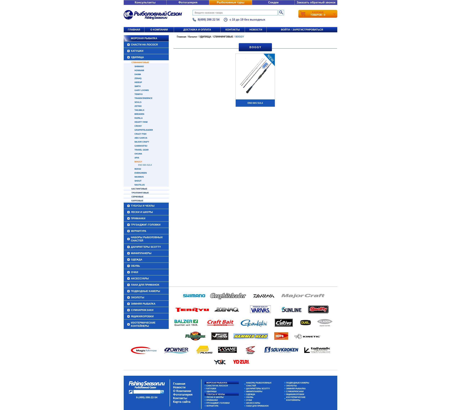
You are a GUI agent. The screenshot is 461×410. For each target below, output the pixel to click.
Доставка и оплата (197, 29)
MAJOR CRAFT (142, 142)
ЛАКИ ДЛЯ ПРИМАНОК (145, 284)
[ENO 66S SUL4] (255, 76)
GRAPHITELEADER (144, 130)
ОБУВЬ (135, 265)
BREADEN (139, 114)
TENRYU (139, 94)
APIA (137, 158)
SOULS (138, 102)
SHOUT (138, 181)
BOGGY (138, 162)
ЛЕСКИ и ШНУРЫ (142, 212)
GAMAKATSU (141, 146)
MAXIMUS (139, 177)
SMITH (138, 86)
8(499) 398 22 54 (209, 19)
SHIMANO (139, 66)
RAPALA (139, 118)
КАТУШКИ (137, 50)
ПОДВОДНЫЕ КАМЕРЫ (145, 291)
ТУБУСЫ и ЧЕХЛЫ (143, 205)
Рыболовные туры (230, 2)
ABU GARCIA (141, 138)
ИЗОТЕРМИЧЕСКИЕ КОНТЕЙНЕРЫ (143, 324)
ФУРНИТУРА (138, 231)
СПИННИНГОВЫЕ (140, 62)
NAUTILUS (140, 185)
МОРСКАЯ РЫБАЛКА (144, 38)
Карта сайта (181, 402)
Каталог (192, 36)
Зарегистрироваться (307, 29)
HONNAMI (139, 70)
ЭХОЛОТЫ (137, 297)
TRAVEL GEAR (142, 150)
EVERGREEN (141, 173)
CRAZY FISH (140, 134)
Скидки (273, 2)
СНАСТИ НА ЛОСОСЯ (144, 44)
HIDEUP (138, 82)
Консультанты (145, 2)
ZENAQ (138, 78)
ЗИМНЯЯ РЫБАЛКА (143, 303)
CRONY (138, 126)
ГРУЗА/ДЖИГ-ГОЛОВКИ (145, 224)
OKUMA (138, 154)
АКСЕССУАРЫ (140, 278)
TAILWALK (139, 110)
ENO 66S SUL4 (145, 165)
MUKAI (138, 169)
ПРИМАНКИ (138, 218)
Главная (134, 29)
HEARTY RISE (141, 122)
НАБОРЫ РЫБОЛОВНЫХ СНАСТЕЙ (147, 239)
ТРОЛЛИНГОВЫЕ (140, 193)
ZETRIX (138, 106)
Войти (285, 29)
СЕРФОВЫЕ (137, 197)
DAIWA (138, 74)
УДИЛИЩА (137, 57)
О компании (159, 29)
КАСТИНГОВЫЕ (139, 189)
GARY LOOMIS (142, 90)
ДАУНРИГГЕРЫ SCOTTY (146, 246)
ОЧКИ (134, 272)
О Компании (182, 391)
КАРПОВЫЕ (137, 201)
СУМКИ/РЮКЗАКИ (142, 310)
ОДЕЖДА (136, 259)
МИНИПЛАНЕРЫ (141, 253)
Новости (255, 29)
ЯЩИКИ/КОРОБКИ (142, 316)
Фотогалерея (187, 2)
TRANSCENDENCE (143, 98)
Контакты (232, 29)
